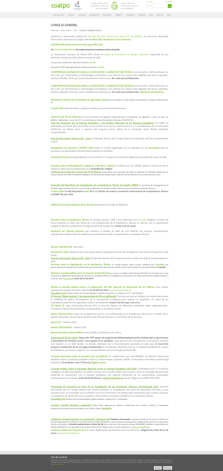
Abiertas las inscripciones (152, 91)
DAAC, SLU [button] (160, 15)
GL (152, 2)
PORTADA (54, 30)
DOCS (151, 15)
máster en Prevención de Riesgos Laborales (126, 54)
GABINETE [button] (118, 15)
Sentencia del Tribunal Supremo (67, 231)
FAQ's (169, 15)
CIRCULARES (66, 30)
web (87, 191)
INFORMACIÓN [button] (94, 15)
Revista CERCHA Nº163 (61, 327)
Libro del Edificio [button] (58, 15)
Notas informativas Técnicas (64, 49)
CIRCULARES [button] (107, 15)
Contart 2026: (57, 191)
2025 (75, 30)
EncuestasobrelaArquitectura (70, 219)
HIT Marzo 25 (57, 305)
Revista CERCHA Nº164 (61, 246)
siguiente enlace (57, 464)
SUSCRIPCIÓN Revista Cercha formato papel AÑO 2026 (77, 44)
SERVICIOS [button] (81, 15)
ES (148, 2)
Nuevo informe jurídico (62, 313)
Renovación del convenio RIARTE (66, 332)
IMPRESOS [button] (142, 15)
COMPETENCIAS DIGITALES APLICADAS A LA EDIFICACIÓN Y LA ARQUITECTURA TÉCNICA (91, 85)
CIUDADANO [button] (130, 15)
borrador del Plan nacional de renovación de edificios (115, 36)
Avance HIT (56, 322)
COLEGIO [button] (71, 15)
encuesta (142, 219)
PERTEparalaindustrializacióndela (72, 204)
